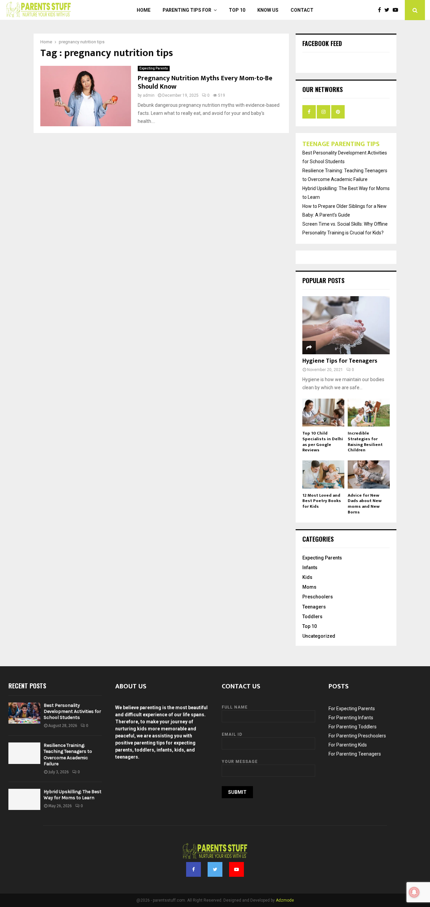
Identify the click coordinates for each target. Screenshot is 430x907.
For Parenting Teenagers (355, 754)
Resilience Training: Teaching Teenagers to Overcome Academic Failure (68, 754)
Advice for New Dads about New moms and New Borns (365, 504)
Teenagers (314, 606)
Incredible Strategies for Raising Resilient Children (365, 441)
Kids (307, 577)
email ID (232, 734)
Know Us (267, 10)
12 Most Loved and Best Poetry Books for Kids (321, 501)
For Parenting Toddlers (353, 726)
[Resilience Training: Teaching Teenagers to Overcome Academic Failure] (24, 753)
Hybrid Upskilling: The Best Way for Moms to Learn (72, 795)
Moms (309, 587)
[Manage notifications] (414, 892)
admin (149, 95)
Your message (240, 761)
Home (143, 10)
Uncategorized (318, 636)
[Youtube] (397, 10)
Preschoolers (317, 596)
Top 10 (237, 10)
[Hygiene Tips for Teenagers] (346, 325)
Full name (235, 707)
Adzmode (285, 900)
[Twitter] (388, 10)
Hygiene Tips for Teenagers (339, 361)
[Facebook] (381, 10)
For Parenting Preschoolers (357, 735)
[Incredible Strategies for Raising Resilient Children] (369, 412)
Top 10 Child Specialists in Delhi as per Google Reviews (322, 441)
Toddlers (312, 616)
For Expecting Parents (352, 708)
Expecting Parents (153, 68)
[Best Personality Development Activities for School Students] (24, 713)
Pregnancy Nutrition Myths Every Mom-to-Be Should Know (205, 82)
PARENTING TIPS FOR (187, 10)
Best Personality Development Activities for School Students (72, 711)
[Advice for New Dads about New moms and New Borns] (369, 474)
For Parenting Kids (348, 744)
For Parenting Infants (351, 717)
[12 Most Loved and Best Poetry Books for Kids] (323, 474)
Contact (302, 10)
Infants (309, 567)
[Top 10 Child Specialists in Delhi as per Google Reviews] (323, 412)
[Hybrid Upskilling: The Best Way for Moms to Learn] (24, 799)
